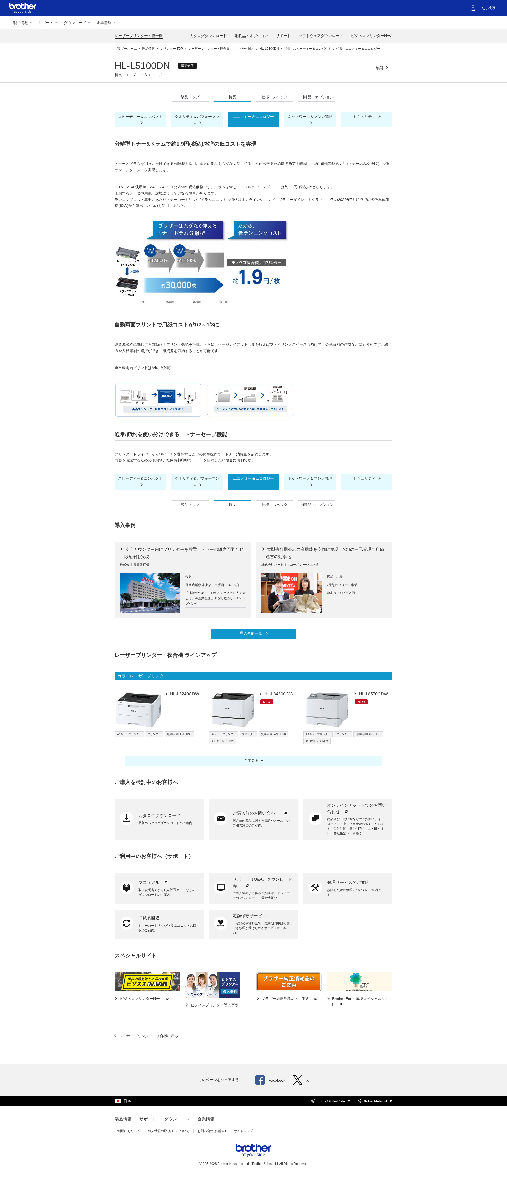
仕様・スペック (275, 97)
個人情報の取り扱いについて (168, 1131)
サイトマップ (243, 1131)
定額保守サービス (249, 915)
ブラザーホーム (126, 48)
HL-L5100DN (270, 48)
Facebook (277, 1080)
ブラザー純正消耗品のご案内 (285, 998)
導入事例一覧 (251, 633)
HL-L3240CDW (184, 694)
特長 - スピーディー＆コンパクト (308, 48)
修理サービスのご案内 (348, 882)
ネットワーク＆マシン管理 (310, 116)
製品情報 (20, 23)
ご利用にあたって (127, 1131)
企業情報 (104, 23)
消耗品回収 (148, 918)
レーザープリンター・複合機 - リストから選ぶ (221, 48)
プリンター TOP (172, 48)
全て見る (251, 760)
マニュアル (149, 882)
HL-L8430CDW (278, 694)
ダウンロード (75, 23)
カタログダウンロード (208, 36)
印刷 (379, 68)
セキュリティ (365, 116)
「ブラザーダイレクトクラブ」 (300, 199)
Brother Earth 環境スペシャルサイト (360, 1001)
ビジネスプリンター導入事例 (214, 1005)
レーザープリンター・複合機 (139, 36)
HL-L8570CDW (373, 694)
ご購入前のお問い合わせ (256, 813)
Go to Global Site (331, 1101)
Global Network (375, 1101)
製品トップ (190, 97)
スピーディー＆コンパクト (140, 116)
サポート (46, 23)
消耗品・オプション (251, 36)
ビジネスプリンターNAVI (371, 36)
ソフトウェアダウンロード (321, 36)
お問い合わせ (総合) (212, 1131)
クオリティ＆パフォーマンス (197, 119)
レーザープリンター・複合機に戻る (148, 1036)
